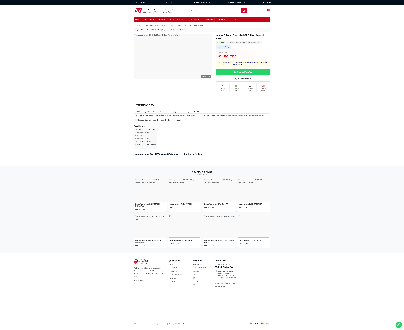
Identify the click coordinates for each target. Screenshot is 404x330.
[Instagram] (137, 280)
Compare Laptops (176, 274)
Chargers (182, 19)
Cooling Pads (221, 19)
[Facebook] (135, 280)
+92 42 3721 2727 (170, 2)
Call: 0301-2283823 (244, 79)
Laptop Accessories (199, 267)
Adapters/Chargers (147, 25)
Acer (158, 25)
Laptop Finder (174, 271)
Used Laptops (147, 19)
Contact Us (233, 19)
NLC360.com (182, 324)
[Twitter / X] (139, 280)
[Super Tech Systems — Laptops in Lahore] (141, 264)
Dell (194, 274)
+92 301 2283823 (140, 2)
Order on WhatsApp (244, 72)
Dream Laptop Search (166, 19)
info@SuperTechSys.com (203, 2)
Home (137, 19)
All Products (173, 267)
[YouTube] (140, 280)
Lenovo (195, 281)
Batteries (194, 19)
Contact (172, 281)
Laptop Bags (209, 19)
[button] (399, 325)
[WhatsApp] (142, 280)
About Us (173, 278)
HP (194, 278)
